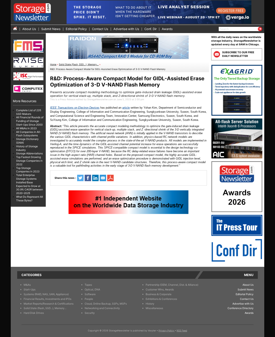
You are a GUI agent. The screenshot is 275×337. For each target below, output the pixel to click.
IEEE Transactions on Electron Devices (74, 107)
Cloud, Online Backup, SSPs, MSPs (106, 303)
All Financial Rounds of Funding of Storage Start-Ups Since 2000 (29, 121)
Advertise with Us (126, 29)
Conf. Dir (150, 29)
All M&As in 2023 (26, 128)
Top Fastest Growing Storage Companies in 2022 (29, 161)
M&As (27, 284)
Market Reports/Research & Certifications (48, 303)
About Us (29, 29)
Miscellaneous (154, 308)
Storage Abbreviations (29, 153)
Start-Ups (29, 289)
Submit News (51, 29)
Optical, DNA (92, 289)
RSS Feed (182, 330)
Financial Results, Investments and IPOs (47, 299)
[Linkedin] (95, 178)
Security (90, 312)
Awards (167, 29)
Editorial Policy (76, 29)
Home (53, 64)
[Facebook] (88, 178)
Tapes (88, 284)
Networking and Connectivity (102, 308)
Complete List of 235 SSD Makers (28, 112)
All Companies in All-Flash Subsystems (28, 133)
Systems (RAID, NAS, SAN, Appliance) (46, 294)
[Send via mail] (103, 178)
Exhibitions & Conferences (161, 299)
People (89, 299)
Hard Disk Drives (34, 312)
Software (90, 294)
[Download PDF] (110, 178)
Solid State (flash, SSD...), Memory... (79, 64)
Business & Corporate (158, 294)
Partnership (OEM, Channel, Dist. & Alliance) (172, 284)
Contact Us (100, 29)
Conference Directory (241, 308)
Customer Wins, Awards (160, 289)
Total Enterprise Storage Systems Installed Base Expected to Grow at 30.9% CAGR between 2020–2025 (29, 184)
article (126, 107)
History (150, 303)
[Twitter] (80, 178)
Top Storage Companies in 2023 (28, 169)
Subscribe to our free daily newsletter (238, 54)
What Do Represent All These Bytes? (29, 198)
